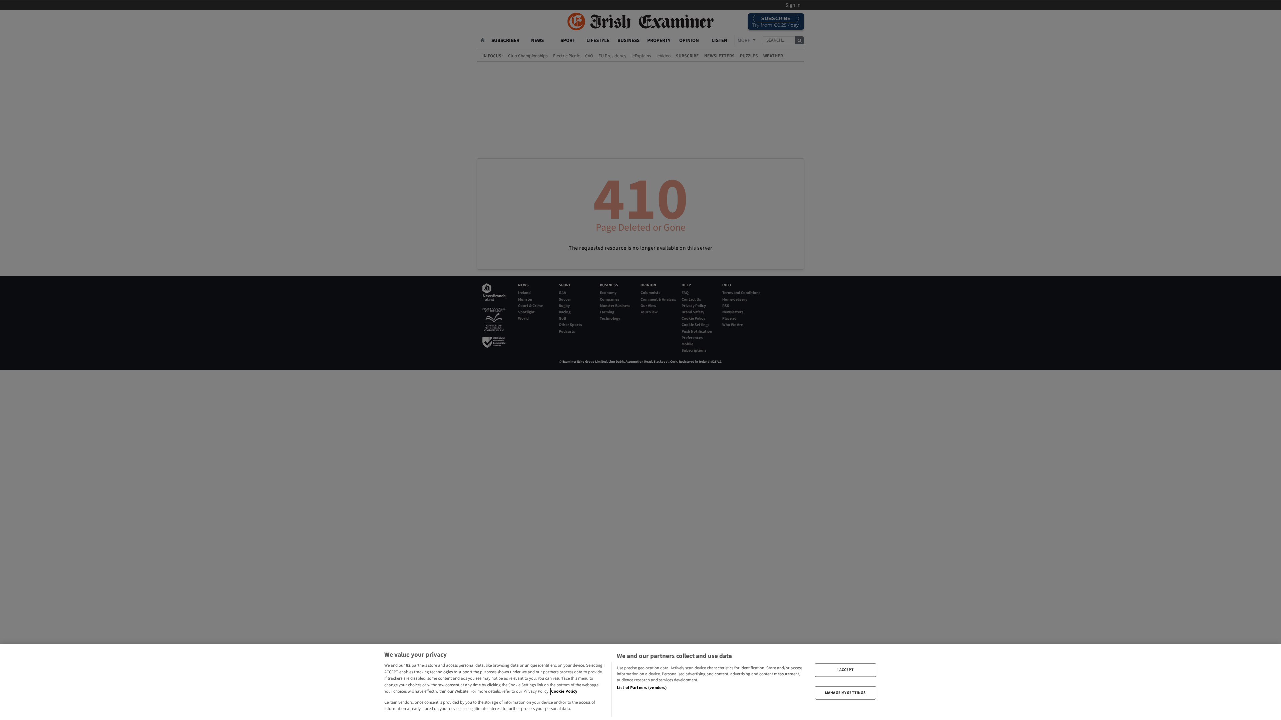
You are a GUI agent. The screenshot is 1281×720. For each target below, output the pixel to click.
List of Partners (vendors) (642, 688)
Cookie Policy (564, 691)
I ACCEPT (845, 670)
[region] (640, 682)
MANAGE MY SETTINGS (845, 692)
